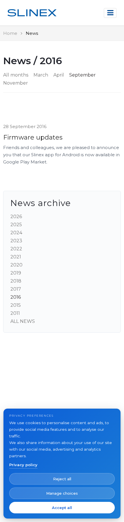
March (40, 75)
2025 (16, 224)
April (58, 75)
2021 (15, 257)
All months (15, 75)
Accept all (62, 507)
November (15, 83)
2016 (15, 297)
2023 (16, 240)
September (82, 75)
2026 (16, 216)
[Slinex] (32, 12)
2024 (16, 232)
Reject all (62, 479)
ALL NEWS (22, 321)
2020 (16, 265)
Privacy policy (23, 464)
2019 (15, 273)
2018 (15, 281)
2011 (15, 313)
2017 (15, 289)
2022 (16, 249)
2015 (15, 305)
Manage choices (62, 493)
